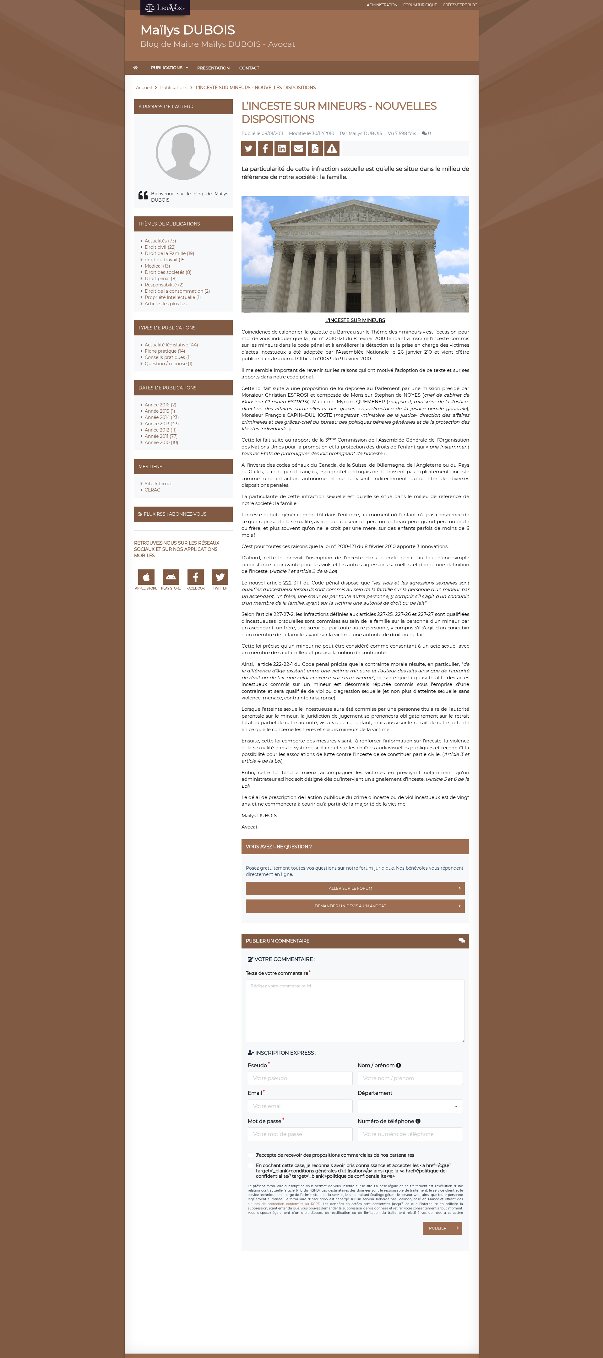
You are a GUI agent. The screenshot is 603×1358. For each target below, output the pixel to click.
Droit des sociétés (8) (168, 272)
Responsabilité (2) (164, 285)
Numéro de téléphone (387, 1121)
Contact (249, 67)
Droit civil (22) (160, 247)
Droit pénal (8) (161, 278)
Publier (438, 1228)
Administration (382, 5)
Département (375, 1093)
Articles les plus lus (166, 304)
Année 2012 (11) (161, 430)
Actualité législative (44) (171, 345)
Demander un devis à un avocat (350, 906)
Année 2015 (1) (160, 411)
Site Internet (158, 483)
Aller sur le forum (350, 888)
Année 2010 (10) (161, 442)
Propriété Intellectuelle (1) (173, 297)
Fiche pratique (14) (165, 351)
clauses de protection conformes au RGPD (284, 1204)
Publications (166, 67)
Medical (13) (157, 266)
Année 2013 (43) (162, 423)
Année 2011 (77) (161, 436)
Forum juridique (420, 5)
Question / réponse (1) (169, 364)
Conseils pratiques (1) (168, 357)
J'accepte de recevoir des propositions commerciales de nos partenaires (335, 1155)
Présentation (213, 67)
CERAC (152, 490)
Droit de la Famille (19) (169, 253)
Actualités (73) (160, 241)
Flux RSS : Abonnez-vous (175, 514)
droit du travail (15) (165, 260)
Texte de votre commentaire (277, 973)
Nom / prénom (377, 1065)
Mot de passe (264, 1121)
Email (255, 1093)
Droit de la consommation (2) (177, 291)
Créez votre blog (460, 5)
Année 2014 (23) (162, 417)
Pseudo (257, 1065)
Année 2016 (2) (161, 405)
